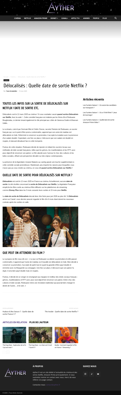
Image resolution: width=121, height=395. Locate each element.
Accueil (6, 77)
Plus (105, 18)
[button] (115, 18)
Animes (86, 18)
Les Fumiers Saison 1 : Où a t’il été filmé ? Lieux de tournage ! (100, 114)
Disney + (54, 18)
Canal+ (64, 18)
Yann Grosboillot (11, 91)
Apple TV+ (75, 18)
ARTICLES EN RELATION (15, 322)
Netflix (27, 18)
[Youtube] (98, 374)
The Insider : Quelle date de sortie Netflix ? (61, 312)
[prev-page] (4, 352)
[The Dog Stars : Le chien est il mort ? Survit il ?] (40, 335)
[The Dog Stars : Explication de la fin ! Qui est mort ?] (14, 335)
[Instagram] (85, 374)
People (96, 18)
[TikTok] (91, 374)
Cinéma (17, 18)
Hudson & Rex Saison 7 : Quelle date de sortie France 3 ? (18, 313)
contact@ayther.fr (53, 385)
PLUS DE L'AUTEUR (38, 322)
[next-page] (7, 352)
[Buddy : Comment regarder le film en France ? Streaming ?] (66, 335)
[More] (73, 297)
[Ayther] (60, 7)
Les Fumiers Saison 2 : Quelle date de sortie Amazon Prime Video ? (98, 121)
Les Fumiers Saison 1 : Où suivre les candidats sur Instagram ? (99, 106)
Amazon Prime (40, 18)
